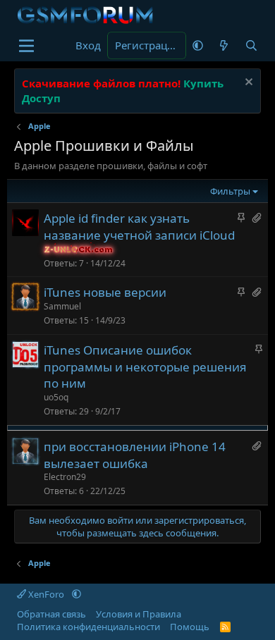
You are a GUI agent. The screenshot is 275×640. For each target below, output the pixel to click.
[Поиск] (251, 45)
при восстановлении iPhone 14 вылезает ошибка (135, 455)
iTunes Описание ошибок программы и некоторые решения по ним (145, 367)
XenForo (46, 594)
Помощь (189, 626)
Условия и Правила (138, 614)
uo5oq (56, 397)
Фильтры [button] (230, 191)
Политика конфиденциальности (88, 626)
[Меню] (26, 46)
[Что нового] (224, 45)
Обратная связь (51, 614)
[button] (197, 45)
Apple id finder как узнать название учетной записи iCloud (139, 226)
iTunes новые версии (105, 292)
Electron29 (65, 477)
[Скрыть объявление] (247, 83)
